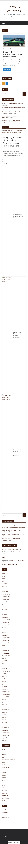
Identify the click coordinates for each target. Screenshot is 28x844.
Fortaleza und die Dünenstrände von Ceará (18, 216)
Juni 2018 (4, 740)
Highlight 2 (4, 777)
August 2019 (5, 712)
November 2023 (6, 637)
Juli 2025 (4, 604)
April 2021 (4, 684)
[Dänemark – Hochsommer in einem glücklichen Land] (14, 41)
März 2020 (4, 704)
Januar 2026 (5, 591)
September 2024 (6, 625)
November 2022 (6, 650)
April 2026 (4, 584)
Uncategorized (5, 795)
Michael (13, 49)
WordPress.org (5, 817)
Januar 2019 (5, 730)
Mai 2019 (4, 720)
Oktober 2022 (5, 653)
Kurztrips (4, 785)
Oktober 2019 (5, 707)
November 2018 (6, 735)
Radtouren (4, 788)
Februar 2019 (5, 727)
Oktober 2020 (5, 696)
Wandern (4, 801)
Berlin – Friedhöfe (12, 564)
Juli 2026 (4, 576)
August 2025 (5, 602)
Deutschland (5, 762)
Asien (3, 757)
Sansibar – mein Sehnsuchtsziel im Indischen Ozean (17, 451)
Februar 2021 (5, 686)
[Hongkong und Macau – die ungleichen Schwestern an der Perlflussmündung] (14, 132)
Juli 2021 (4, 679)
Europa (3, 770)
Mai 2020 (4, 699)
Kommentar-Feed (6, 815)
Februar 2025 (5, 614)
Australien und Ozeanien (8, 759)
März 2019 (4, 725)
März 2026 (4, 586)
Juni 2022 (4, 658)
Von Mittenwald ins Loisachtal (15, 549)
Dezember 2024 (6, 619)
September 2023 (6, 643)
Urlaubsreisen (5, 798)
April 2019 (4, 722)
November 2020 (6, 694)
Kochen (4, 780)
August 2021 (5, 676)
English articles (6, 767)
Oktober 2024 (5, 622)
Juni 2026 (4, 578)
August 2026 (5, 573)
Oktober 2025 (5, 599)
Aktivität (4, 752)
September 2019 (6, 709)
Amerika (4, 754)
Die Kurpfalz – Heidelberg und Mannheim (12, 103)
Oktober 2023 (5, 640)
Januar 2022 (5, 668)
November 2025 (6, 596)
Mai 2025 (4, 607)
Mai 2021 (4, 681)
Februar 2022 (5, 666)
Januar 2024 (5, 635)
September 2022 (6, 655)
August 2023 (5, 645)
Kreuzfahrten (5, 783)
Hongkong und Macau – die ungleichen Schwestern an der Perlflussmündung (13, 141)
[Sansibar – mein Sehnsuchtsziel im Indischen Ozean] (7, 452)
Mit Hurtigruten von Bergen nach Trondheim (13, 107)
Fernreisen (4, 772)
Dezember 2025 (6, 594)
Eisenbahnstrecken (7, 765)
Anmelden (4, 810)
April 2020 (4, 702)
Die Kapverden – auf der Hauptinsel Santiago (18, 333)
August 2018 (5, 738)
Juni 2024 (4, 630)
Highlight (4, 775)
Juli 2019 (4, 714)
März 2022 (4, 663)
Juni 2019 (4, 717)
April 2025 (4, 609)
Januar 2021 (5, 689)
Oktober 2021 (5, 673)
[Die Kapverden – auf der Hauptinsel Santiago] (7, 335)
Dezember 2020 (6, 691)
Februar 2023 (5, 648)
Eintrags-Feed (5, 812)
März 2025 (4, 612)
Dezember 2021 (6, 671)
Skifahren (4, 790)
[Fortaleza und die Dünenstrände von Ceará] (7, 217)
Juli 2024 (4, 627)
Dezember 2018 (6, 732)
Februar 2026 (5, 589)
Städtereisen (5, 793)
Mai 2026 (4, 581)
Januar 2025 (5, 617)
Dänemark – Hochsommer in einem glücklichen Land (13, 54)
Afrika (3, 749)
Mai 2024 (4, 632)
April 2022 (4, 661)
